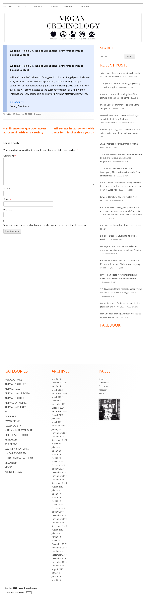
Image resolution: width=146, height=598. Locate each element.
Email (7, 199)
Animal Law (12, 389)
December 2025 (59, 382)
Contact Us (84, 6)
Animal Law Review (17, 393)
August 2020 (57, 443)
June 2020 (56, 450)
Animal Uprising (16, 402)
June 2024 (56, 386)
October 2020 (58, 436)
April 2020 (56, 458)
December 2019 (59, 472)
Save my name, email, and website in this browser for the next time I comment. (45, 225)
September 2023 (59, 393)
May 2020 (56, 454)
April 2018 (56, 536)
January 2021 (58, 429)
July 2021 (56, 418)
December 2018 (59, 515)
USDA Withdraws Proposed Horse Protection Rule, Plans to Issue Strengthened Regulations (121, 158)
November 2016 (59, 562)
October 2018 (58, 522)
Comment (9, 155)
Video (53, 6)
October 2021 (58, 407)
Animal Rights (14, 398)
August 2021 (57, 415)
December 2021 (59, 400)
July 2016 (56, 572)
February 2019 (58, 508)
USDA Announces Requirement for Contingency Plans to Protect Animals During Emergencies (121, 172)
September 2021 (59, 411)
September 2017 (59, 554)
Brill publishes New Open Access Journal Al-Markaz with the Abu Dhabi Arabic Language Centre (120, 264)
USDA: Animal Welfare (19, 458)
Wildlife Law (13, 472)
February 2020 (58, 465)
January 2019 (58, 511)
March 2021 (57, 422)
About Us (68, 6)
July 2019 (56, 490)
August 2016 (57, 569)
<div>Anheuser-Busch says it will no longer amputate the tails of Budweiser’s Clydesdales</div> (119, 119)
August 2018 (57, 529)
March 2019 (57, 504)
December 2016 (59, 558)
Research (22, 6)
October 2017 (58, 551)
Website (7, 210)
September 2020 (59, 440)
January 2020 (58, 468)
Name (7, 188)
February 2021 (58, 425)
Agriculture (13, 379)
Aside (8, 114)
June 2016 (56, 576)
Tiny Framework (17, 592)
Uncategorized (15, 453)
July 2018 (56, 533)
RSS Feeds (38, 6)
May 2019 (56, 497)
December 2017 (59, 544)
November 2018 (59, 519)
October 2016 (58, 565)
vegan (38, 114)
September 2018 (59, 526)
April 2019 (56, 501)
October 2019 (58, 479)
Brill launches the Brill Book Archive (116, 225)
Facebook (103, 386)
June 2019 (56, 493)
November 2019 (59, 476)
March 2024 (57, 390)
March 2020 (57, 461)
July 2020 (56, 447)
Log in (28, 592)
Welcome (7, 6)
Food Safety (13, 425)
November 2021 (59, 404)
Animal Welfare (15, 407)
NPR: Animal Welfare (19, 430)
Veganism (11, 462)
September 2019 (59, 483)
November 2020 (59, 433)
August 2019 (57, 486)
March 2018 (57, 540)
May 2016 (56, 580)
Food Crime (12, 421)
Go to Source (17, 102)
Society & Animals (17, 448)
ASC (7, 412)
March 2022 (57, 397)
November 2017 (59, 547)
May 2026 (56, 379)
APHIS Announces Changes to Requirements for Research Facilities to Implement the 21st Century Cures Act (121, 186)
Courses (10, 416)
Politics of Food (16, 435)
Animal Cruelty (15, 384)
